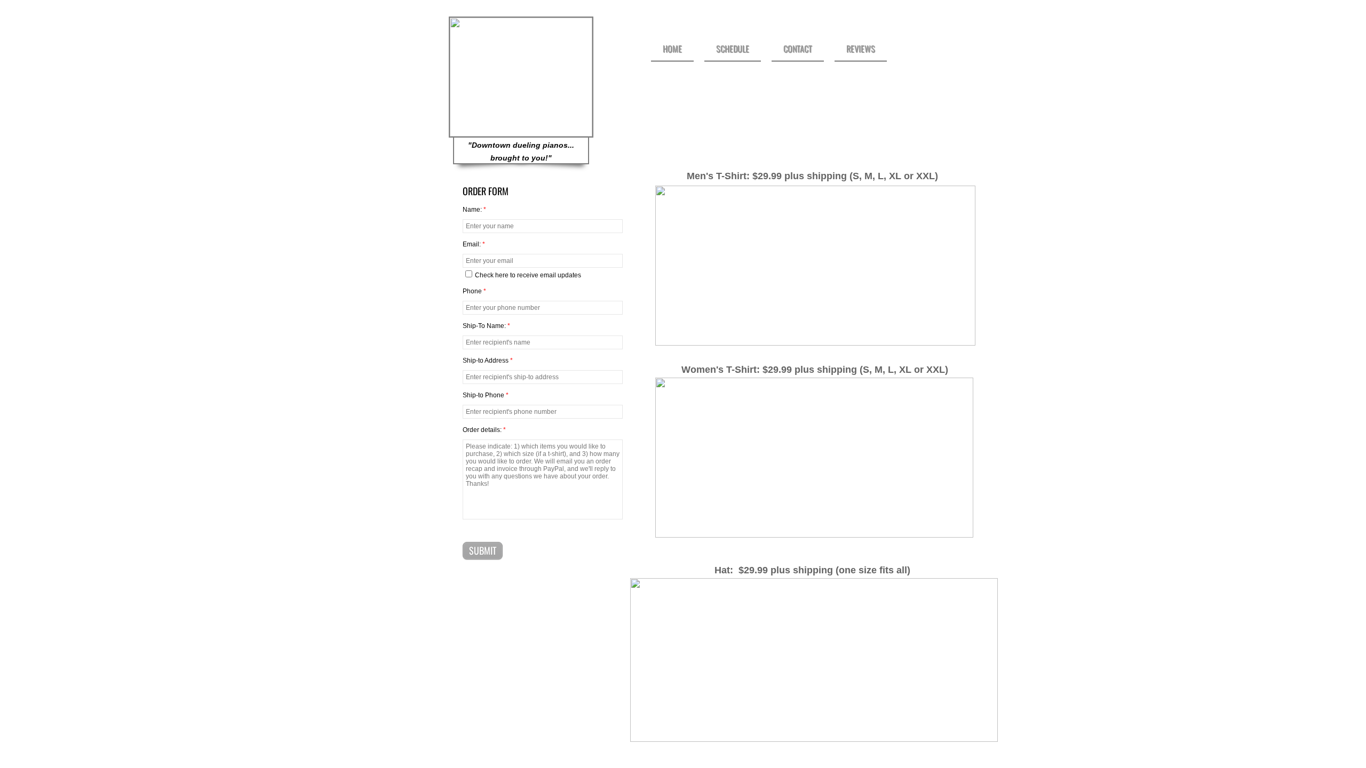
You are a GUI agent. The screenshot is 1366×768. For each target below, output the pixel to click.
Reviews (860, 48)
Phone (474, 291)
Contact (797, 48)
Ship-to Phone (486, 395)
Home (672, 48)
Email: (474, 244)
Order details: (484, 430)
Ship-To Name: (486, 326)
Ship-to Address (488, 360)
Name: (474, 209)
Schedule (732, 48)
